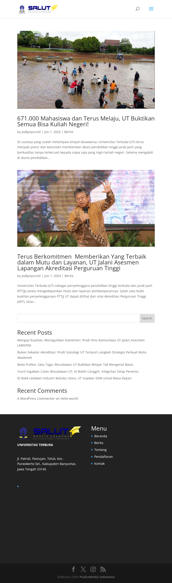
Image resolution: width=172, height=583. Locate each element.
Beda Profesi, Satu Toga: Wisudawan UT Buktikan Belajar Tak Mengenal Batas (75, 364)
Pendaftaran (103, 456)
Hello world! (69, 398)
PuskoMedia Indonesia (97, 577)
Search (147, 318)
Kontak (99, 463)
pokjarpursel (31, 132)
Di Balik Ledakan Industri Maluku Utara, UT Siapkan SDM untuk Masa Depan (75, 378)
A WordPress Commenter (36, 398)
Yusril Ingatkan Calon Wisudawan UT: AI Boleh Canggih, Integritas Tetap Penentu (78, 371)
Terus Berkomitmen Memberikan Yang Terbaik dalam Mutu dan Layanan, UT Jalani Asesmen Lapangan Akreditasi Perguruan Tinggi (81, 262)
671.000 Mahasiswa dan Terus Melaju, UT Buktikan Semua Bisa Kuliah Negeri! (86, 121)
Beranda (100, 436)
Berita (68, 132)
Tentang (100, 450)
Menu (99, 428)
